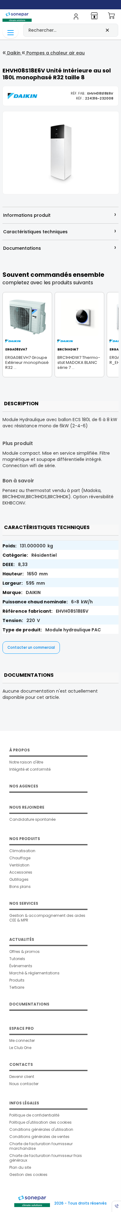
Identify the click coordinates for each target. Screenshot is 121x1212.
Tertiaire (16, 987)
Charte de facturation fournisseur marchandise (41, 1146)
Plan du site (20, 1167)
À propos (19, 750)
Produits (17, 980)
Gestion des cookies (28, 1174)
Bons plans (20, 886)
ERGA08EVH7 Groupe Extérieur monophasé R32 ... (27, 362)
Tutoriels (17, 958)
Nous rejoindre (26, 807)
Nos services (23, 903)
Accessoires (20, 872)
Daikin (14, 53)
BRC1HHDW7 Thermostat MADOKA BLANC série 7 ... (78, 362)
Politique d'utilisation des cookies (40, 1122)
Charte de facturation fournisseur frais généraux (45, 1158)
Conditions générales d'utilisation (41, 1129)
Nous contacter (23, 1083)
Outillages (19, 879)
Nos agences (23, 786)
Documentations (29, 1004)
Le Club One (20, 1047)
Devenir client (21, 1076)
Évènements (20, 965)
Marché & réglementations (34, 973)
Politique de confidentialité (34, 1115)
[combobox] (70, 30)
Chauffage (19, 858)
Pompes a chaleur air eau (55, 53)
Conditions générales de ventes (39, 1136)
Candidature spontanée (32, 819)
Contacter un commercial (31, 647)
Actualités (21, 939)
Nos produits (24, 838)
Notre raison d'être (26, 762)
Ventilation (19, 865)
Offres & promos (24, 951)
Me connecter (22, 1040)
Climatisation (22, 850)
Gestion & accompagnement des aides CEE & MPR (47, 918)
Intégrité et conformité (30, 769)
